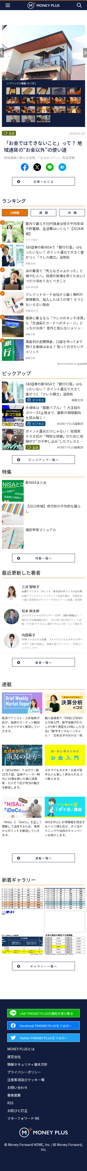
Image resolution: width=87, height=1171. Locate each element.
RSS (10, 1102)
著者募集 (14, 1095)
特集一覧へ (43, 558)
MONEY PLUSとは (21, 1048)
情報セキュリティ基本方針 (27, 1064)
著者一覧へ (43, 662)
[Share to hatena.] (62, 167)
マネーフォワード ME (23, 1118)
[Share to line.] (50, 167)
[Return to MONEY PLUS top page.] (43, 5)
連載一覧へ (43, 858)
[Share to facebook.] (25, 167)
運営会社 (14, 1056)
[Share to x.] (37, 167)
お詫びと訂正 (17, 1110)
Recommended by (66, 363)
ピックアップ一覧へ (44, 460)
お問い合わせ (17, 1087)
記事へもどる (44, 181)
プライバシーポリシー (24, 1072)
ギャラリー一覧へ (43, 966)
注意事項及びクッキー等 (25, 1079)
